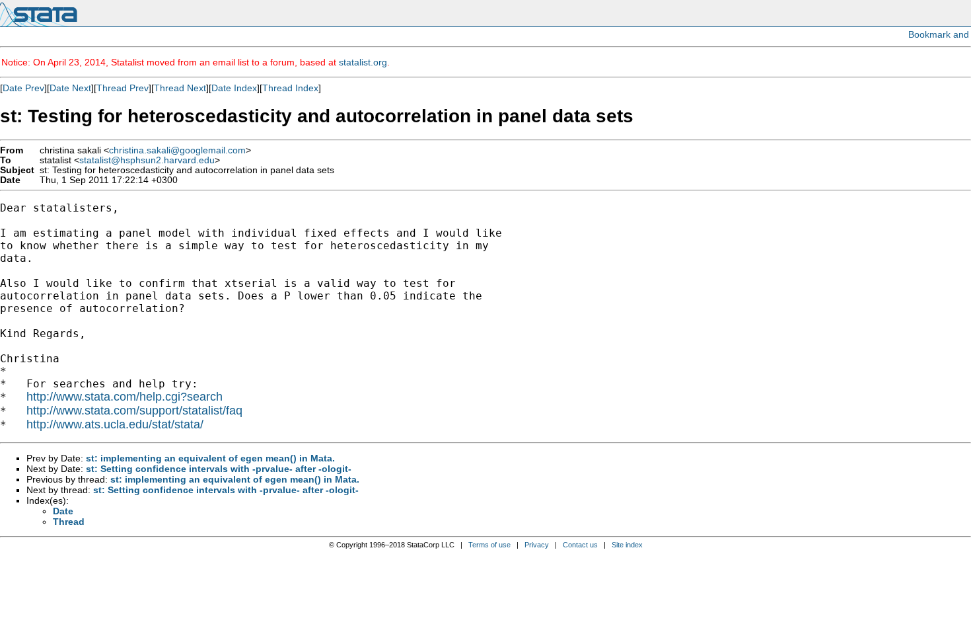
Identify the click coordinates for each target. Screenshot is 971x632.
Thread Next (180, 88)
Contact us (580, 545)
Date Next (70, 88)
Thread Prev (122, 88)
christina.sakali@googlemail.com (177, 150)
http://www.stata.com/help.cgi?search (124, 396)
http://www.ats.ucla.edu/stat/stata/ (114, 424)
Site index (627, 545)
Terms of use (489, 545)
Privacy (536, 545)
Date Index (234, 88)
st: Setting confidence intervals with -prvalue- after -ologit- (218, 468)
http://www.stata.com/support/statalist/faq (134, 410)
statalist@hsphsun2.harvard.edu (147, 160)
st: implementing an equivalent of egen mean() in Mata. (210, 458)
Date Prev (23, 88)
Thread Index (290, 88)
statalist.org (363, 62)
